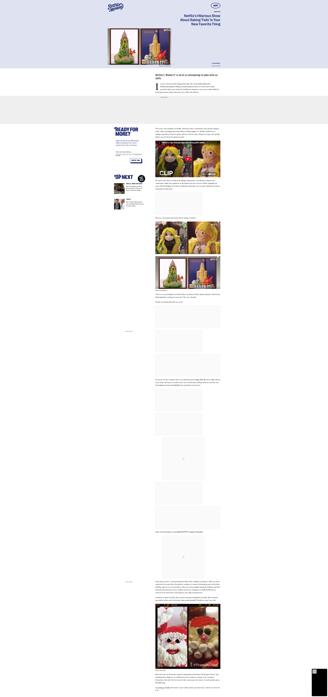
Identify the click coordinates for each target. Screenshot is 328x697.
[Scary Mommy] (116, 7)
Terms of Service (137, 154)
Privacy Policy (118, 155)
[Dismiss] (325, 670)
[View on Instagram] (183, 459)
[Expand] (313, 670)
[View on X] (179, 203)
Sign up (134, 160)
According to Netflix (162, 688)
